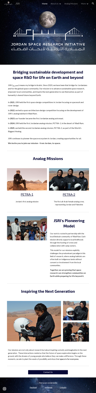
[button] (93, 3)
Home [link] (44, 3)
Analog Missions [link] (71, 3)
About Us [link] (54, 3)
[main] (48, 75)
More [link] (83, 3)
